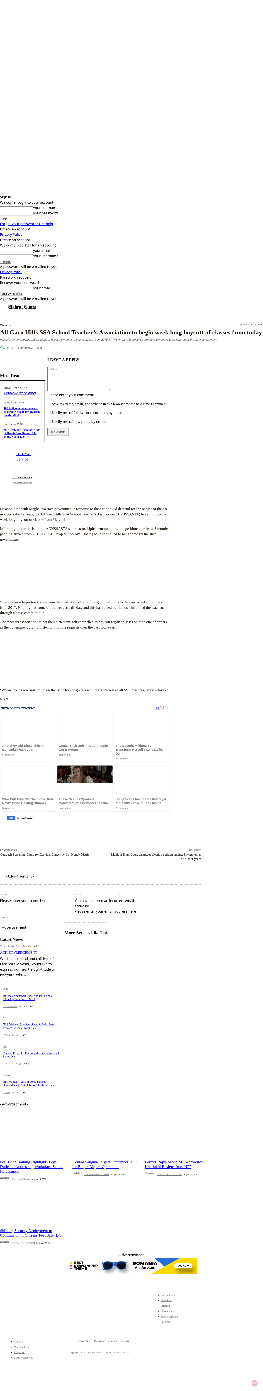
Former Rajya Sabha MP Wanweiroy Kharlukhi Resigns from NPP (174, 1164)
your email (42, 250)
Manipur (6, 1075)
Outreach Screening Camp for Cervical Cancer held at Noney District (45, 854)
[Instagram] (29, 1314)
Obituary (7, 388)
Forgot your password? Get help (26, 223)
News (6, 424)
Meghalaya (5, 325)
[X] (86, 347)
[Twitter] (18, 1314)
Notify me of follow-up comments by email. (87, 412)
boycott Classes (24, 818)
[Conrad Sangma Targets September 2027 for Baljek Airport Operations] (106, 1135)
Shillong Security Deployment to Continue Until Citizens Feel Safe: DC (30, 1232)
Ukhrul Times (15, 946)
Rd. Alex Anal (8, 1064)
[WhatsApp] (112, 347)
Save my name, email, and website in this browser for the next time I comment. (109, 404)
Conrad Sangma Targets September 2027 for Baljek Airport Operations (104, 1164)
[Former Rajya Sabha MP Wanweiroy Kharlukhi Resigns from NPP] (178, 1135)
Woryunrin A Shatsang (21, 1179)
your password (45, 213)
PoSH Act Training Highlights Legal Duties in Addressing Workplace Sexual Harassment (31, 1167)
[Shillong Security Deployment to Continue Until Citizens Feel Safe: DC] (33, 1204)
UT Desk (6, 1035)
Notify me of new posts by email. (79, 421)
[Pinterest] (99, 347)
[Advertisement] (85, 571)
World (6, 402)
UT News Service (18, 348)
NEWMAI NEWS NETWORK (96, 1174)
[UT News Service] (3, 347)
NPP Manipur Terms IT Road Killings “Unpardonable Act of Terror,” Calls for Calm (29, 1083)
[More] (125, 348)
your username (45, 207)
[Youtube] (40, 1314)
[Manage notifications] (254, 1383)
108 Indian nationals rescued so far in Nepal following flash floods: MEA (22, 411)
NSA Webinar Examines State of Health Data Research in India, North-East (22, 433)
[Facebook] (73, 347)
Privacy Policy (11, 234)
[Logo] (22, 307)
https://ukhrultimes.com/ (22, 483)
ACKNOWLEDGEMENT (20, 393)
